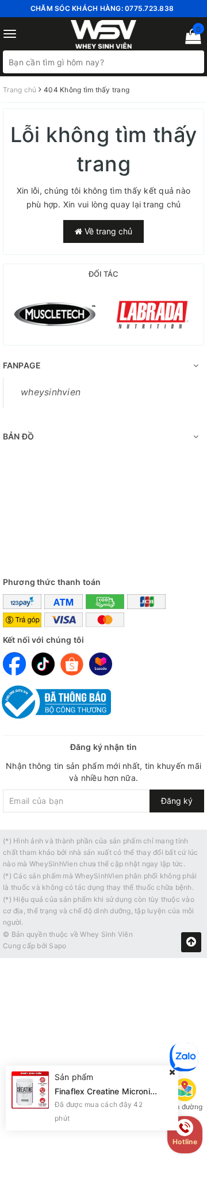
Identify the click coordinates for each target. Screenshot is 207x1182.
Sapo (57, 945)
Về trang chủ (107, 231)
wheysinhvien (50, 392)
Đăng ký (177, 801)
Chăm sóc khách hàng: (102, 8)
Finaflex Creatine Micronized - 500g (124, 1091)
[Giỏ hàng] (189, 39)
